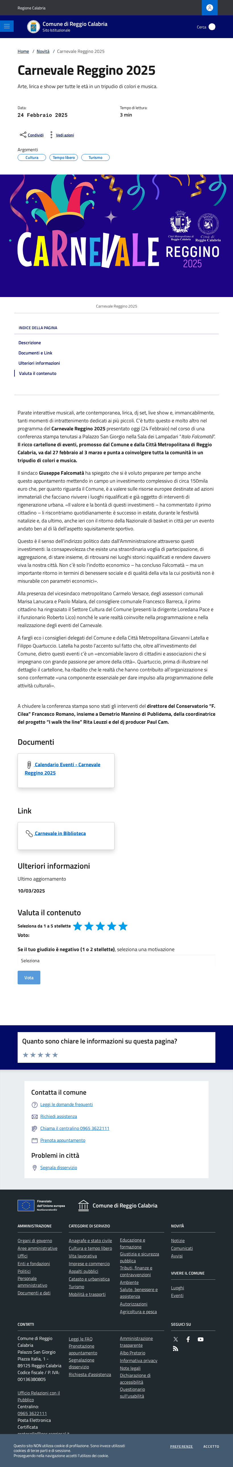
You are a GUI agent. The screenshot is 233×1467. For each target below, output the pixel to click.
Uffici (23, 1255)
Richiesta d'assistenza (90, 1374)
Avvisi (177, 1255)
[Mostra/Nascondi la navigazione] (6, 26)
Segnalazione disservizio (81, 1363)
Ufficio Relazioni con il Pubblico (39, 1396)
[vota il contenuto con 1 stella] (77, 926)
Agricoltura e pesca (138, 1311)
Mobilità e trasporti (87, 1294)
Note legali (130, 1368)
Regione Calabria (31, 8)
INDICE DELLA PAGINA (38, 328)
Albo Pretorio (132, 1352)
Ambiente (129, 1282)
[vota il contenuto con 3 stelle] (100, 926)
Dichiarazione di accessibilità (135, 1378)
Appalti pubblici (83, 1271)
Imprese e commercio (89, 1263)
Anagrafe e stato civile (90, 1240)
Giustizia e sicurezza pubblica (139, 1257)
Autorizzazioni (133, 1303)
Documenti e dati (34, 1292)
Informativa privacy (138, 1360)
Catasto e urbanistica (89, 1278)
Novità (43, 51)
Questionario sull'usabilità (132, 1392)
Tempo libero (64, 156)
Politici (24, 1271)
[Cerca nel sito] (212, 26)
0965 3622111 (32, 1413)
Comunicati (182, 1248)
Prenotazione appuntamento (83, 1349)
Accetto (211, 1446)
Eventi (177, 1295)
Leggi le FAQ (81, 1338)
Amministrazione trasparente (136, 1341)
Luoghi (177, 1287)
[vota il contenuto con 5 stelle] (123, 926)
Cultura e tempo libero (90, 1248)
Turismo (95, 156)
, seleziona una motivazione (96, 949)
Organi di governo (35, 1240)
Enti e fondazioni (34, 1263)
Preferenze (181, 1446)
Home (23, 51)
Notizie (178, 1240)
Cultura (32, 156)
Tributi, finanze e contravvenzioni (136, 1271)
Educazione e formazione (132, 1243)
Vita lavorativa (83, 1255)
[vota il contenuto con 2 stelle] (88, 926)
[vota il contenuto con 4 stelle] (111, 926)
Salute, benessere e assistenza (139, 1293)
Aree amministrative (37, 1248)
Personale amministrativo (32, 1281)
